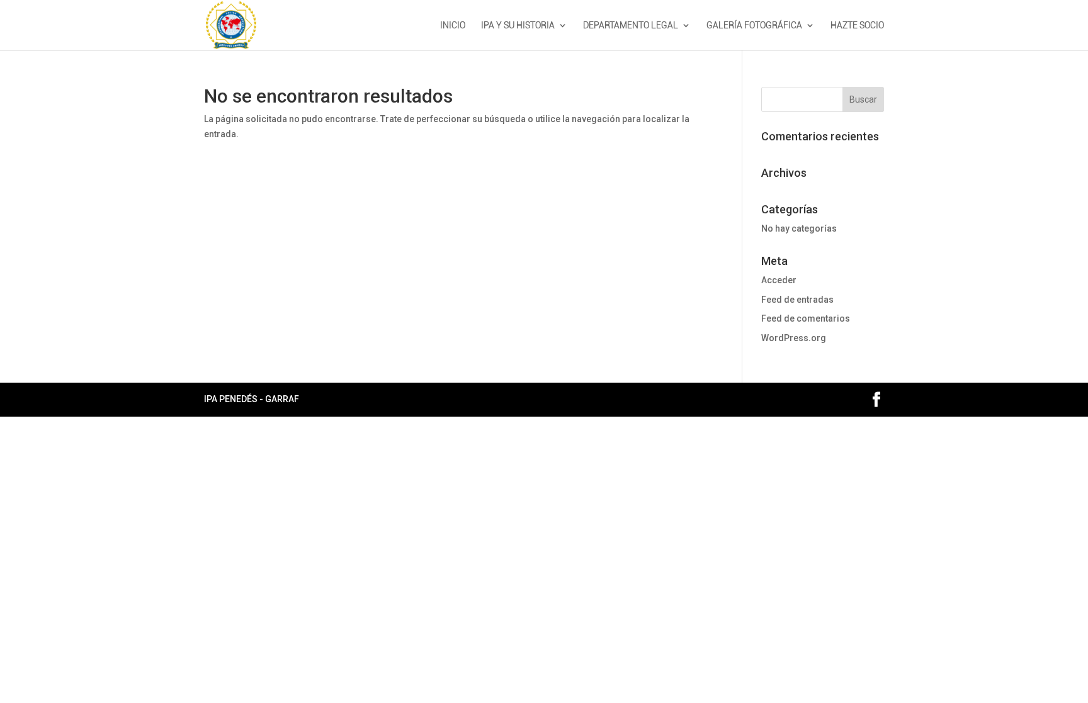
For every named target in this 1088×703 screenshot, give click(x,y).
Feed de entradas (797, 300)
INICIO (452, 25)
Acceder (778, 280)
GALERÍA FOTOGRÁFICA (754, 25)
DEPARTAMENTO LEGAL (630, 25)
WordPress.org (793, 338)
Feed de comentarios (805, 318)
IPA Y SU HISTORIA (518, 25)
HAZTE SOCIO (857, 25)
